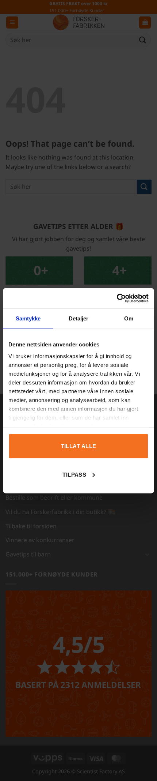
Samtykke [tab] (28, 318)
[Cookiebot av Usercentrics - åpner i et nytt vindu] (117, 298)
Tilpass (74, 474)
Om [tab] (128, 318)
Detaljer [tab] (79, 318)
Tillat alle (78, 446)
